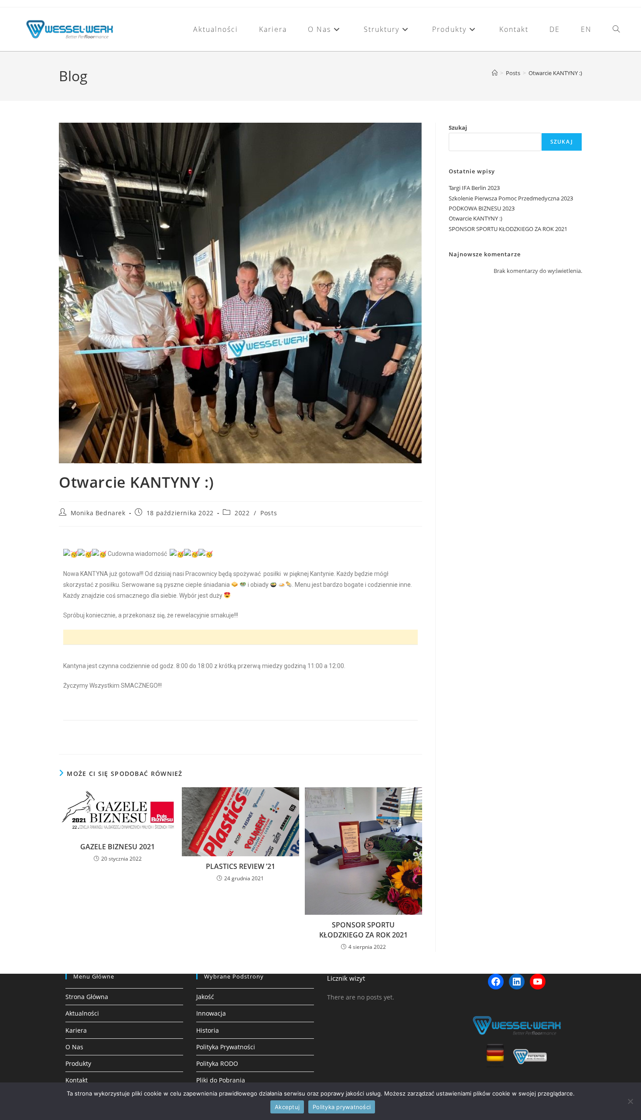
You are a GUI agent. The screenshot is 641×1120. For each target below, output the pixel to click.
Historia (207, 1030)
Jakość (205, 996)
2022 (242, 513)
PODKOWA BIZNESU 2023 (482, 208)
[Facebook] (496, 981)
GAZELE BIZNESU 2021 (117, 846)
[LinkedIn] (517, 981)
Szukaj (458, 127)
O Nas (74, 1047)
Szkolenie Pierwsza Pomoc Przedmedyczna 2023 (511, 198)
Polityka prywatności (342, 1106)
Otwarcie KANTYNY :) (555, 73)
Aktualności (82, 1013)
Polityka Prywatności (225, 1047)
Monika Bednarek (98, 513)
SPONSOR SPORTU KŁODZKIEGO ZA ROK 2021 (363, 929)
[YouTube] (538, 981)
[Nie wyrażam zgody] (630, 1101)
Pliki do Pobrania (220, 1080)
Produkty (78, 1063)
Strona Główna (86, 996)
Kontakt (76, 1080)
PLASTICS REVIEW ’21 (240, 866)
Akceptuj (287, 1106)
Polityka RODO (217, 1063)
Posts (268, 513)
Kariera (76, 1030)
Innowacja (211, 1013)
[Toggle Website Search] (616, 29)
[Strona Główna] (495, 73)
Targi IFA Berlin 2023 (474, 188)
